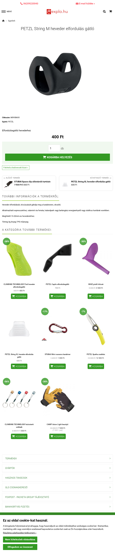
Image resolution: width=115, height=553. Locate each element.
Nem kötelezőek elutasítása (20, 539)
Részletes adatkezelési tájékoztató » (19, 533)
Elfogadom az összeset (20, 547)
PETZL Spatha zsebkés (96, 354)
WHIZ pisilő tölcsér (95, 284)
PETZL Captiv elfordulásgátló (57, 284)
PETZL (10, 122)
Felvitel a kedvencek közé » (15, 167)
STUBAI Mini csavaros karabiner (57, 354)
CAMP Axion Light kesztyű (57, 424)
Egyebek (11, 21)
